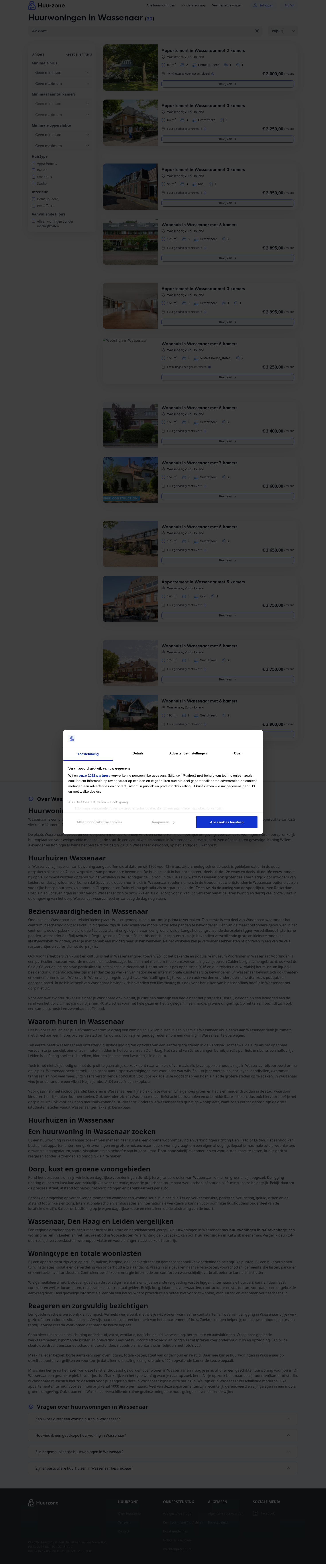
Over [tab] (238, 753)
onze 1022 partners (94, 775)
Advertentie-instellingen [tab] (188, 753)
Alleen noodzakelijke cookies (99, 822)
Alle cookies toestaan (227, 822)
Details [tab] (138, 753)
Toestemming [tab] (88, 754)
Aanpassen (160, 822)
